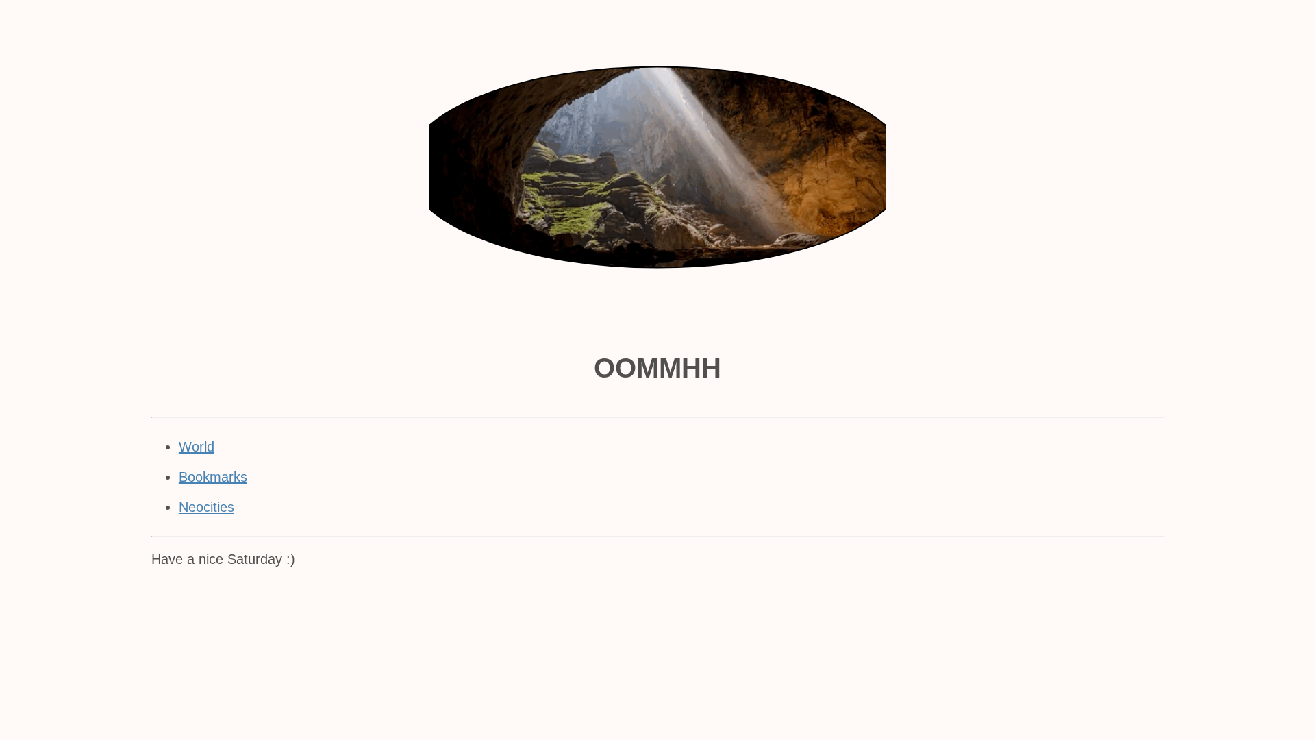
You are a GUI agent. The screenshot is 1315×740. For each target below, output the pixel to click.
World (196, 446)
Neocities (206, 507)
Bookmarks (213, 476)
